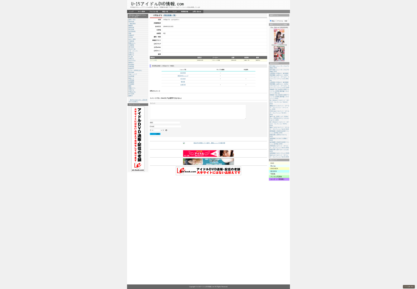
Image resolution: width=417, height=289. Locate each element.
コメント (153, 103)
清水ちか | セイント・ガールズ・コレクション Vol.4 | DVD (279, 156)
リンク (174, 11)
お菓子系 (183, 84)
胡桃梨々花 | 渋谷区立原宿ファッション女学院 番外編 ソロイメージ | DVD (279, 96)
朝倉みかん (132, 43)
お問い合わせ (197, 11)
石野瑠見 (131, 66)
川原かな (131, 90)
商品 (273, 21)
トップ (131, 11)
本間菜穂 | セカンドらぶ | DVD (279, 153)
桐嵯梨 (130, 25)
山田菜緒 (131, 80)
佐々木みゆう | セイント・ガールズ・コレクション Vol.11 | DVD (279, 102)
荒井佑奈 (131, 21)
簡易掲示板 (184, 11)
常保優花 (131, 84)
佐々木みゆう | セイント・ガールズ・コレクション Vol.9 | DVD (279, 123)
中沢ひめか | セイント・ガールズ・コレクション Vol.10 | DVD (279, 112)
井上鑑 (130, 57)
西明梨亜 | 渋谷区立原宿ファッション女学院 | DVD (279, 132)
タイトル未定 (153, 60)
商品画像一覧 (169, 15)
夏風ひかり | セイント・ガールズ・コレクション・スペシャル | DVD (279, 107)
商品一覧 (165, 11)
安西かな (131, 55)
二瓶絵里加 (132, 23)
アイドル (280, 21)
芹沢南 (130, 37)
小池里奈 (131, 41)
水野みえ (131, 59)
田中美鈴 (131, 72)
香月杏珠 (131, 29)
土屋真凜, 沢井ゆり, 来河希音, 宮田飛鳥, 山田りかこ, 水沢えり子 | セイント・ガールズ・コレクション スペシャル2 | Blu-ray (279, 77)
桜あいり (131, 78)
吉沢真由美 (132, 31)
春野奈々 (131, 62)
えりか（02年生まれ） (135, 70)
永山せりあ (132, 49)
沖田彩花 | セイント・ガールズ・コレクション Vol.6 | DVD (279, 146)
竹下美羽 (131, 94)
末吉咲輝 (131, 76)
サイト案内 (141, 11)
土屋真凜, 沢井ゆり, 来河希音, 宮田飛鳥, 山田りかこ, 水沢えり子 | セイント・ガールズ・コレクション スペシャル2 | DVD (279, 85)
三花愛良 (131, 45)
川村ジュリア (132, 74)
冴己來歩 (131, 47)
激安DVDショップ (183, 76)
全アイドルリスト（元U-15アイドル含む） (138, 100)
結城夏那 (131, 82)
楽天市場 (183, 73)
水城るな (131, 53)
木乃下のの (132, 60)
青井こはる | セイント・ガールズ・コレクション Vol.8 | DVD (279, 128)
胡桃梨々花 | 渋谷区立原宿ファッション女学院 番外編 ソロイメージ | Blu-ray (279, 91)
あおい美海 (132, 39)
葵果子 (130, 96)
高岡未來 (131, 27)
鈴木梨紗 (131, 64)
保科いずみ (132, 19)
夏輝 (129, 86)
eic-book (183, 78)
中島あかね (132, 92)
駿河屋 (183, 81)
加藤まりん (132, 88)
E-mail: (152, 126)
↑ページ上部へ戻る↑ (409, 286)
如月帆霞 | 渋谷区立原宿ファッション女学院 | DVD (279, 143)
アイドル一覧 (153, 11)
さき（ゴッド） (133, 51)
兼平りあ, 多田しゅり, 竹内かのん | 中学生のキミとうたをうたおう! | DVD (279, 118)
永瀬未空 (131, 35)
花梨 (129, 33)
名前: (151, 122)
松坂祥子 (131, 68)
